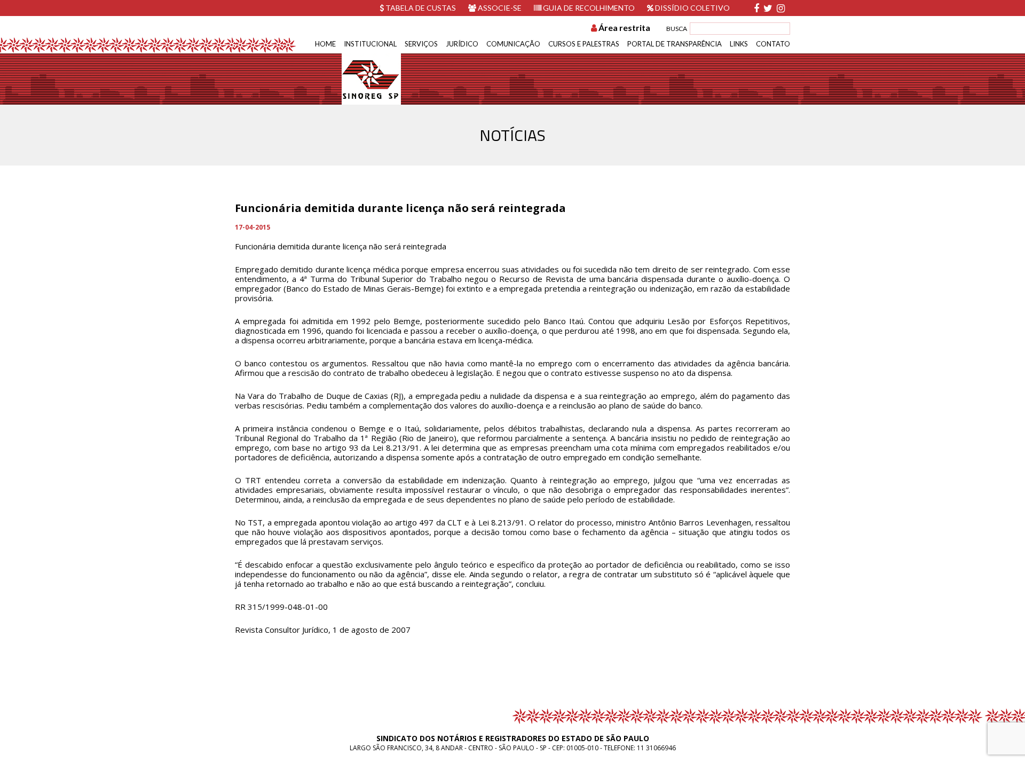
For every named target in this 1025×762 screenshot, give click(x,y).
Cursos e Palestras (583, 44)
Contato (773, 44)
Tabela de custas (420, 7)
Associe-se (499, 7)
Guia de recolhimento (588, 7)
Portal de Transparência (674, 44)
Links (739, 44)
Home (325, 44)
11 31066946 (656, 747)
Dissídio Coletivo (691, 7)
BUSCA (676, 29)
